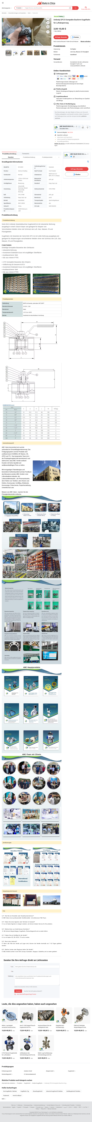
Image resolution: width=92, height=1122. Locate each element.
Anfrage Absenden (61, 37)
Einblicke (78, 1105)
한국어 (70, 1107)
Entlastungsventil (7, 1071)
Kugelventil (71, 1071)
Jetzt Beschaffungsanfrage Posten (25, 994)
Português (25, 1107)
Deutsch (52, 1107)
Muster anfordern (86, 41)
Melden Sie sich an (59, 143)
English (13, 1107)
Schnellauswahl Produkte (68, 1105)
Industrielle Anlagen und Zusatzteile (17, 13)
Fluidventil (6, 1095)
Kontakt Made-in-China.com (53, 1105)
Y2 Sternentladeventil (30, 1074)
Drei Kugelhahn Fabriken (10, 1091)
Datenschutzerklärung (39, 1105)
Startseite (4, 13)
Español (19, 1107)
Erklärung (20, 1105)
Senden (18, 991)
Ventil (29, 13)
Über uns (13, 1105)
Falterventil (35, 13)
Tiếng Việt (43, 1108)
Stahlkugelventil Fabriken (73, 1091)
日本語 (75, 1107)
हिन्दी (80, 1107)
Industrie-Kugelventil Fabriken (54, 1091)
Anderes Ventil (28, 1071)
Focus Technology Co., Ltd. (44, 1112)
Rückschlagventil (6, 1074)
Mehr (3, 1099)
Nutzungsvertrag (28, 1105)
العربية (65, 1107)
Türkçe (37, 1108)
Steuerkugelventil (37, 1091)
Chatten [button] (76, 37)
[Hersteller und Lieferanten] (46, 3)
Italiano (47, 1107)
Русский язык (39, 1107)
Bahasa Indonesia (52, 1108)
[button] (55, 157)
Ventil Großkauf (17, 1095)
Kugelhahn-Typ (25, 1091)
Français (32, 1107)
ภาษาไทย (85, 1107)
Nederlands (59, 1107)
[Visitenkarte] (88, 161)
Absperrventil (49, 1071)
